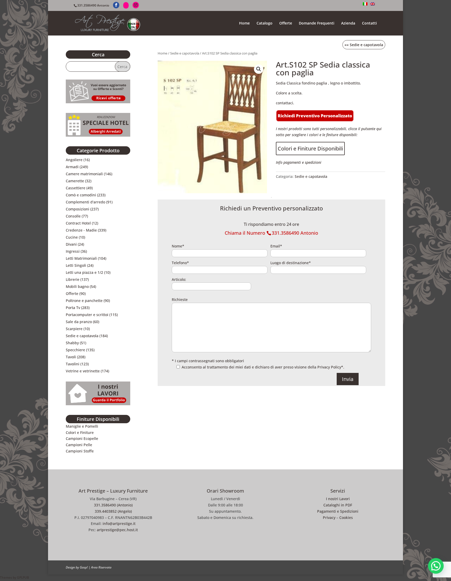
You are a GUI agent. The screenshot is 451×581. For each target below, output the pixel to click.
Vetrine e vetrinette (83, 370)
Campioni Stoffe (80, 451)
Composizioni (77, 209)
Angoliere (74, 159)
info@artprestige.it (119, 523)
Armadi (72, 166)
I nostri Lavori (338, 498)
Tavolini (72, 363)
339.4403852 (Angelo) (113, 511)
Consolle (73, 216)
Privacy (329, 517)
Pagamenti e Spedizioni (337, 511)
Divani (71, 244)
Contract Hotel (78, 223)
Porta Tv (73, 307)
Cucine (72, 237)
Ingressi (73, 251)
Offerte (285, 23)
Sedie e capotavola (184, 53)
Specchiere (75, 349)
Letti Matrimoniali (81, 258)
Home (244, 23)
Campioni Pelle (79, 444)
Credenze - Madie (81, 230)
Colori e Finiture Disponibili (310, 148)
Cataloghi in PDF (337, 505)
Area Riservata (101, 567)
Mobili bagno (77, 286)
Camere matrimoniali (84, 173)
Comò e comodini (81, 194)
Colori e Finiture (80, 432)
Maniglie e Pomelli (82, 426)
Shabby (72, 342)
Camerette (75, 180)
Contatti (369, 23)
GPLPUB (23, 577)
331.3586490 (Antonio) (113, 505)
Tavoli (71, 356)
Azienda (348, 23)
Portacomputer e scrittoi (87, 314)
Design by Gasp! (77, 567)
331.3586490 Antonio (93, 5)
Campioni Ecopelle (82, 438)
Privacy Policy (329, 367)
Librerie (72, 279)
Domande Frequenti (316, 23)
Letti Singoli (76, 265)
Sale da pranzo (79, 321)
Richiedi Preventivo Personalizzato (315, 116)
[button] (258, 69)
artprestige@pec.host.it (117, 529)
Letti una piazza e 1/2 (84, 272)
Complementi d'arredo (85, 201)
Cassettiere (75, 187)
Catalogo (264, 23)
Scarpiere (74, 328)
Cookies (346, 517)
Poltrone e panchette (84, 300)
